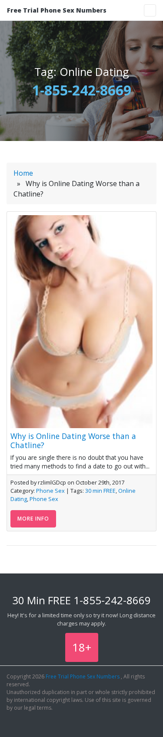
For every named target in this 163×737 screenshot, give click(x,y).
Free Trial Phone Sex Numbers (56, 10)
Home (23, 173)
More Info (33, 518)
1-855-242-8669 (81, 90)
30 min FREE (100, 491)
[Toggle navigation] (150, 10)
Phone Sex (50, 491)
